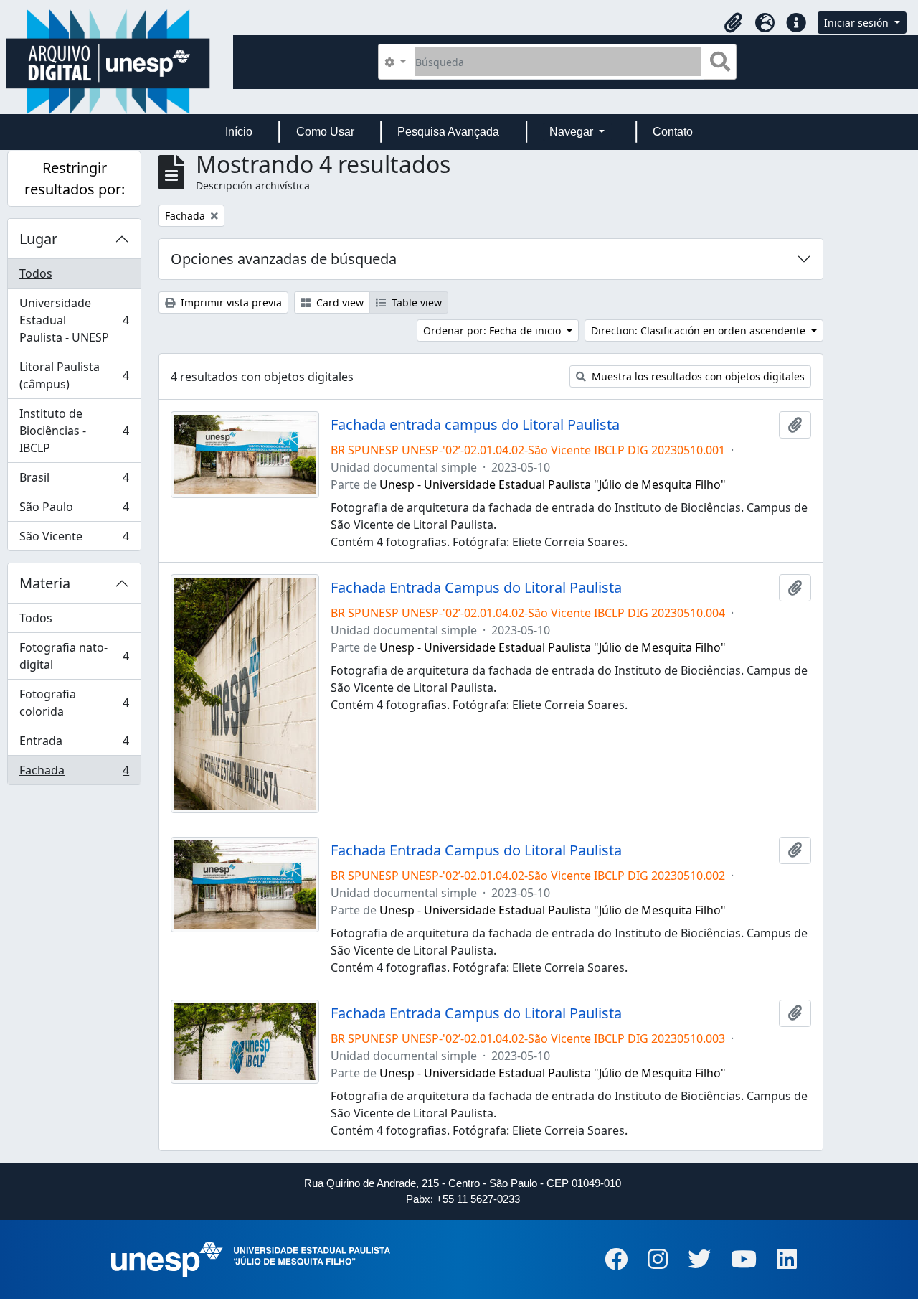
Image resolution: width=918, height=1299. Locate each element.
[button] (733, 23)
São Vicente (74, 539)
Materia (44, 583)
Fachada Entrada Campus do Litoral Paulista (476, 587)
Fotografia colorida (74, 702)
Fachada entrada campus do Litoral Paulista (475, 424)
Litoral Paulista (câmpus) (74, 375)
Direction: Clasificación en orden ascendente (699, 330)
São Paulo (74, 510)
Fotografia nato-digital (74, 655)
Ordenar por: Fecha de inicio (493, 330)
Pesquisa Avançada (448, 132)
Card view (338, 302)
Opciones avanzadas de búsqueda (284, 258)
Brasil (74, 480)
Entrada (74, 744)
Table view (415, 302)
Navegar (572, 132)
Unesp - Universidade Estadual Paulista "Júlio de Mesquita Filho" (552, 484)
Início (238, 132)
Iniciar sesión (857, 22)
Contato (673, 132)
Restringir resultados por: (74, 178)
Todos (35, 273)
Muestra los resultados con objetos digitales (697, 376)
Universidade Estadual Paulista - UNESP (74, 320)
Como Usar (325, 132)
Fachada (74, 773)
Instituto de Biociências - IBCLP (74, 430)
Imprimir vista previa (230, 302)
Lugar (38, 238)
